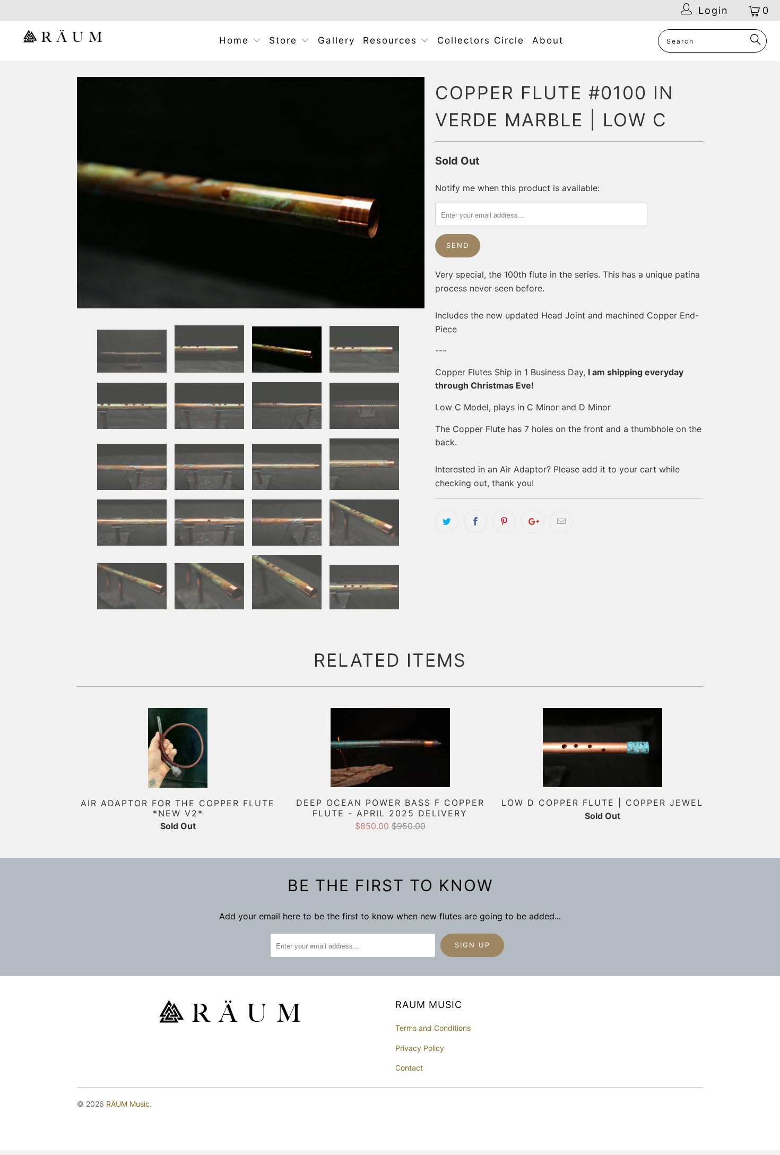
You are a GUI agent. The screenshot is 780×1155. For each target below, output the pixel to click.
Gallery (336, 40)
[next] (406, 194)
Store (285, 40)
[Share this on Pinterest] (504, 521)
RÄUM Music (128, 1105)
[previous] (95, 194)
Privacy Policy (419, 1050)
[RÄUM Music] (62, 38)
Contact (409, 1069)
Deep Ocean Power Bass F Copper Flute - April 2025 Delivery (390, 750)
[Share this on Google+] (532, 521)
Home (236, 40)
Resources (392, 40)
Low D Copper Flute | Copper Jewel (602, 750)
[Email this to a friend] (561, 521)
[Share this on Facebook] (475, 521)
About (548, 40)
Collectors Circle (480, 40)
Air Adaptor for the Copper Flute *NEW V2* (178, 750)
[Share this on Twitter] (446, 521)
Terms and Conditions (433, 1030)
